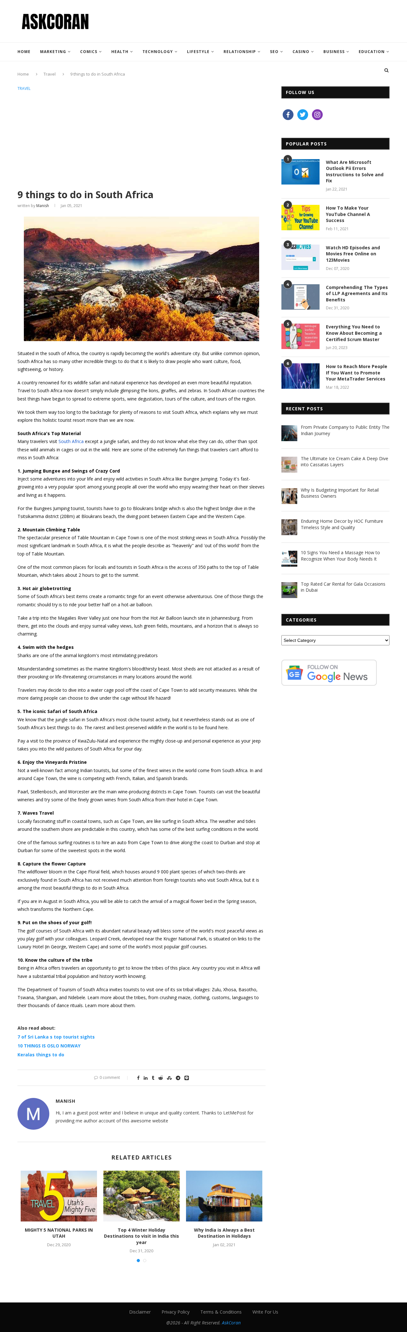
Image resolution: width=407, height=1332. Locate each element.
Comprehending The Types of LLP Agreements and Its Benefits (357, 293)
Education (372, 51)
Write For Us (265, 1312)
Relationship (240, 51)
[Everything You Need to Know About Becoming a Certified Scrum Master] (300, 336)
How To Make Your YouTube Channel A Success (348, 214)
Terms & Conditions (221, 1312)
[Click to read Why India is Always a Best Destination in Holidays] (224, 1196)
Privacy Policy (176, 1312)
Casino (301, 51)
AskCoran (231, 1323)
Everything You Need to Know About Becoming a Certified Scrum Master (354, 333)
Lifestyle (198, 51)
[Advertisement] (141, 140)
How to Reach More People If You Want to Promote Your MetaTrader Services (356, 372)
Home (24, 51)
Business (334, 51)
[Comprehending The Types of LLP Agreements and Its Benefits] (300, 297)
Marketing (53, 51)
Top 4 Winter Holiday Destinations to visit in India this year (141, 1236)
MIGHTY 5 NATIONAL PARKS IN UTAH (59, 1233)
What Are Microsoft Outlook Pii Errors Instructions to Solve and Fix (354, 171)
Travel (24, 88)
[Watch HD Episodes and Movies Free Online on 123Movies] (300, 257)
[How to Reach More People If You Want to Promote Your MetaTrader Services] (300, 376)
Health (119, 51)
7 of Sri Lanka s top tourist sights (56, 1037)
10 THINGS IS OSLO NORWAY (48, 1046)
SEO (274, 51)
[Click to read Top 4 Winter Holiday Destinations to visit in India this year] (141, 1196)
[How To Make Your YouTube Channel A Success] (300, 217)
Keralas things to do (40, 1055)
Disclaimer (140, 1312)
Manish (42, 205)
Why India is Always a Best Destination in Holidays (224, 1233)
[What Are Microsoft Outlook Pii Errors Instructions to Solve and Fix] (300, 172)
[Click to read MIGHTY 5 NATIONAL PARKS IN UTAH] (59, 1196)
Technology (157, 51)
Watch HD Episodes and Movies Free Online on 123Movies (353, 254)
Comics (88, 51)
